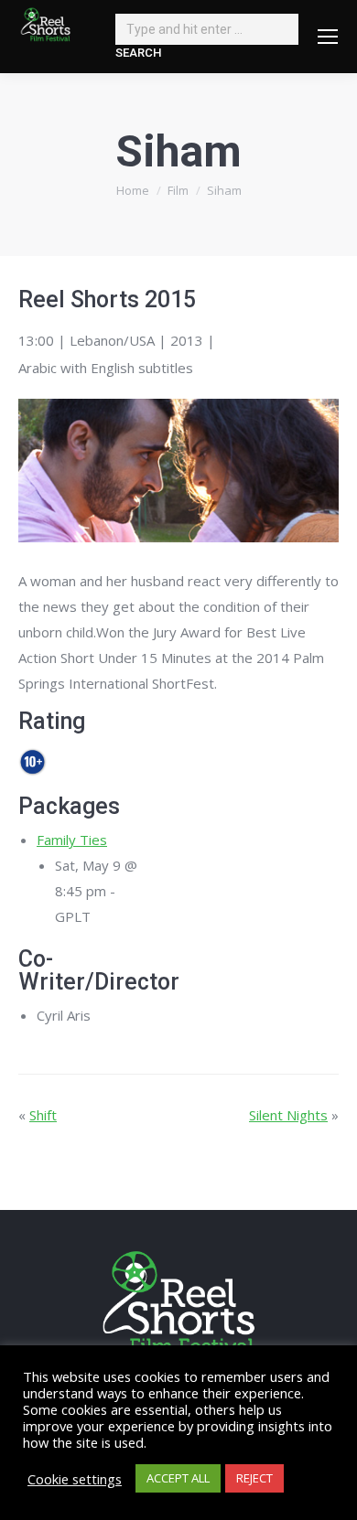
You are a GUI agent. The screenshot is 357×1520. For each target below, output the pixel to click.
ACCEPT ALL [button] (178, 1478)
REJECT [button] (254, 1478)
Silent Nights (288, 1115)
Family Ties (72, 839)
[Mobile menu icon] (328, 37)
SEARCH (138, 52)
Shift (43, 1115)
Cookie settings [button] (74, 1479)
